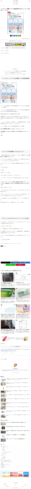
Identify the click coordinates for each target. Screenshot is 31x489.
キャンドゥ (5, 485)
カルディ (26, 485)
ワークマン (23, 486)
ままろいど (15, 368)
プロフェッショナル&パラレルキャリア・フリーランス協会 (15, 74)
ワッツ (15, 485)
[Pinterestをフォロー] (16, 372)
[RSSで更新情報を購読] (18, 372)
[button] (29, 359)
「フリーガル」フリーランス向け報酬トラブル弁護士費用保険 (16, 71)
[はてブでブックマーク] (16, 35)
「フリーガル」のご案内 (5, 239)
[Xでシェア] (11, 35)
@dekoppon (20, 243)
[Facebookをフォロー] (13, 372)
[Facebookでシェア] (14, 35)
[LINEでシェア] (18, 35)
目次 (14, 69)
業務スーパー (8, 486)
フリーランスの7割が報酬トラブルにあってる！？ (14, 72)
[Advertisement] (15, 60)
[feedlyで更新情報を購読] (17, 372)
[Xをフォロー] (12, 372)
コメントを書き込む (15, 346)
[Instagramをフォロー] (14, 372)
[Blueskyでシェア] (13, 35)
